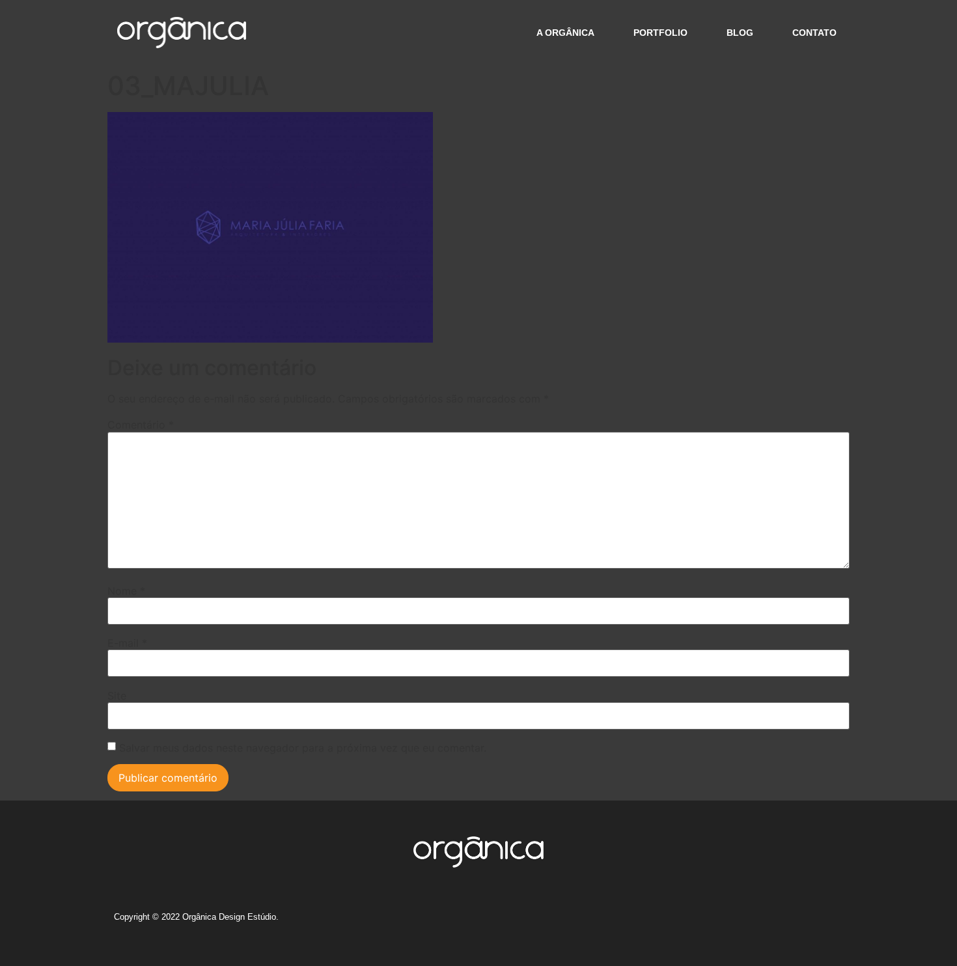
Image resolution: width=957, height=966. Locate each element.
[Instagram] (711, 921)
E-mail (127, 643)
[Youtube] (831, 921)
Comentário (140, 424)
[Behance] (759, 921)
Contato (814, 32)
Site (116, 695)
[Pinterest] (807, 921)
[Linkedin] (783, 921)
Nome (126, 591)
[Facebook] (735, 921)
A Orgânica (565, 32)
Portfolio (660, 32)
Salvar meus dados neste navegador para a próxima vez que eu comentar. (302, 748)
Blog (740, 32)
